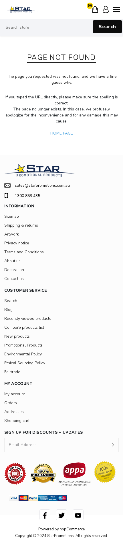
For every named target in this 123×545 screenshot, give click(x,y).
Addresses (14, 411)
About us (12, 261)
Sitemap (11, 216)
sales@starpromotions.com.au (42, 185)
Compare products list (24, 327)
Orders (10, 403)
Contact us (14, 278)
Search (107, 27)
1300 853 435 (27, 195)
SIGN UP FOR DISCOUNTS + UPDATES (43, 432)
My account (14, 394)
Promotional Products (23, 345)
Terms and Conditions (24, 252)
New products (17, 336)
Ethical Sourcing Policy (24, 363)
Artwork (11, 234)
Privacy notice (16, 243)
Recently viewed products (27, 318)
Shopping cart (16, 420)
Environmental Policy (23, 354)
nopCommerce (72, 529)
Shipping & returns (21, 225)
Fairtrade (12, 372)
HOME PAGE (61, 133)
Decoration (14, 269)
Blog (8, 309)
